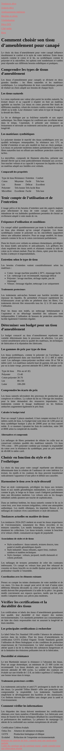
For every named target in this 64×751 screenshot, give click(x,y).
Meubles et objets (9, 16)
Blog (3, 32)
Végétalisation (8, 20)
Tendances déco (8, 3)
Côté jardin (6, 28)
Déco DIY (6, 24)
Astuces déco (7, 8)
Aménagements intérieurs (13, 12)
